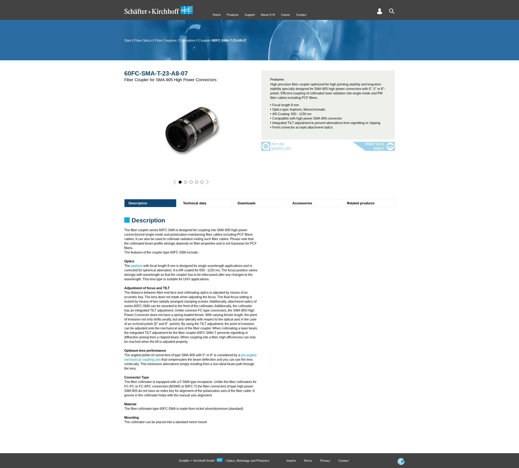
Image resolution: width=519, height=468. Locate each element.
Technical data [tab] (194, 203)
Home (217, 14)
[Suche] (392, 11)
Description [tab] (138, 203)
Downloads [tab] (246, 203)
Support (249, 14)
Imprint (291, 460)
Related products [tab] (360, 203)
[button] (175, 182)
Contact (301, 14)
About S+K (268, 14)
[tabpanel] (259, 221)
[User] (379, 11)
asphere (137, 265)
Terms (308, 460)
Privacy (325, 460)
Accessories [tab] (302, 203)
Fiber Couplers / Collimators (175, 40)
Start (127, 40)
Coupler (204, 40)
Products (233, 14)
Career (285, 14)
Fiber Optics (143, 40)
